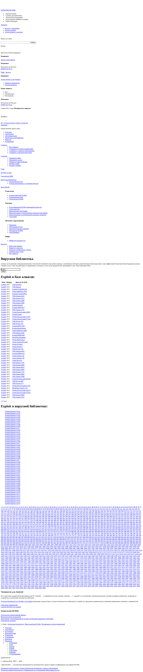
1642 (59, 577)
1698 (130, 578)
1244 (93, 556)
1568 (59, 573)
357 (110, 518)
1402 (130, 563)
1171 (101, 552)
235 (34, 514)
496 (96, 524)
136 (25, 511)
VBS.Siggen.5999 (18, 376)
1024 (116, 545)
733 (87, 533)
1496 (66, 569)
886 (113, 539)
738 (101, 533)
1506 (104, 569)
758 (19, 535)
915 (57, 541)
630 (66, 530)
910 (43, 541)
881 (99, 539)
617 (28, 530)
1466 (93, 567)
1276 (74, 558)
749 (134, 533)
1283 (100, 558)
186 (31, 513)
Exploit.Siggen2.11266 (12, 485)
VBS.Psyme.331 (17, 324)
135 (22, 511)
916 (60, 541)
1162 (68, 552)
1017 (90, 545)
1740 (10, 582)
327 (22, 518)
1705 (17, 580)
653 (134, 530)
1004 (41, 545)
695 (116, 531)
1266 (36, 558)
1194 (46, 554)
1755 (66, 582)
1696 (123, 578)
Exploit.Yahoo (17, 314)
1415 (40, 565)
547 (104, 526)
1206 (91, 554)
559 (140, 526)
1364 (127, 561)
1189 (28, 554)
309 (110, 516)
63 (124, 507)
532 (60, 526)
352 (96, 518)
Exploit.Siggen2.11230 (12, 430)
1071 (13, 548)
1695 (119, 578)
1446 (17, 567)
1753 (59, 582)
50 (96, 507)
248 (72, 514)
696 (119, 531)
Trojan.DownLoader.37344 (21, 319)
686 (90, 531)
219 (128, 513)
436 (60, 522)
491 (81, 524)
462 (137, 522)
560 (2, 528)
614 (19, 530)
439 (69, 522)
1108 (13, 550)
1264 (29, 558)
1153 (35, 552)
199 (69, 513)
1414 (36, 565)
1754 (62, 582)
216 (119, 513)
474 (31, 524)
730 (78, 533)
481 (52, 524)
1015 (82, 545)
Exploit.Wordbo (17, 305)
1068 (2, 548)
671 (46, 531)
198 (66, 513)
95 (50, 509)
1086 (70, 548)
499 (104, 524)
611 (11, 530)
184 (25, 513)
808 (25, 537)
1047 (62, 546)
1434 (111, 565)
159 (93, 511)
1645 (70, 577)
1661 (130, 577)
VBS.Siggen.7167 (18, 363)
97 (54, 509)
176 (2, 513)
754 (8, 535)
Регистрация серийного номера (17, 19)
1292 (134, 558)
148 (60, 511)
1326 (123, 560)
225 (5, 514)
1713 (47, 580)
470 (19, 524)
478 (43, 524)
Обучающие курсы (16, 227)
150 (66, 511)
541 (87, 526)
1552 (138, 571)
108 (84, 509)
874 (78, 539)
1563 (40, 573)
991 (140, 543)
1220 (2, 556)
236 (37, 514)
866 (55, 539)
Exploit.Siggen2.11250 (12, 462)
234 (31, 514)
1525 (36, 571)
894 (137, 539)
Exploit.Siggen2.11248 (12, 456)
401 (99, 520)
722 (54, 533)
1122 (63, 550)
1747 (36, 582)
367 (140, 518)
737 (98, 533)
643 (104, 530)
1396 (108, 563)
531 (58, 526)
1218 (136, 554)
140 (37, 511)
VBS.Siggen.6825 (18, 367)
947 (11, 543)
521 (28, 526)
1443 (6, 567)
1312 (70, 560)
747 (128, 533)
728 (72, 533)
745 (122, 533)
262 (113, 514)
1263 (25, 558)
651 (128, 530)
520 (25, 526)
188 (37, 513)
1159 (57, 552)
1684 (78, 578)
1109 (17, 550)
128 (2, 511)
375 (22, 520)
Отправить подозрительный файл (21, 149)
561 (5, 528)
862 (43, 539)
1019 (97, 545)
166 (113, 511)
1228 (32, 556)
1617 (104, 575)
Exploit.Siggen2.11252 (12, 466)
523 (34, 526)
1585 (123, 573)
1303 (36, 560)
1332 (6, 561)
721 (52, 533)
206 (90, 513)
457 (122, 522)
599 (116, 528)
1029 (135, 545)
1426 (81, 565)
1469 (104, 567)
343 (69, 518)
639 (93, 530)
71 (140, 507)
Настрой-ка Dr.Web (16, 230)
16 (25, 507)
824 (72, 537)
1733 (123, 580)
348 (84, 518)
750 (137, 533)
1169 (94, 552)
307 (104, 516)
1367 (138, 561)
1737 (138, 580)
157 (87, 511)
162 (101, 511)
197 (63, 513)
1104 (137, 548)
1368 (2, 563)
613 (16, 530)
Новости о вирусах (16, 248)
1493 (55, 569)
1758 (78, 582)
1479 (2, 569)
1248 (108, 556)
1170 (97, 552)
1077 (36, 548)
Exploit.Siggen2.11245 (12, 454)
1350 (74, 561)
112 (95, 509)
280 (25, 516)
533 (63, 526)
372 (14, 520)
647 (116, 530)
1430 (96, 565)
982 (113, 543)
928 (96, 541)
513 (5, 526)
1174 (112, 552)
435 (58, 522)
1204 (83, 554)
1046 (59, 546)
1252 (123, 556)
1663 (138, 577)
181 (16, 513)
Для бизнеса (9, 134)
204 (84, 513)
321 (5, 518)
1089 (81, 548)
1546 (115, 571)
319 (139, 516)
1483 (17, 569)
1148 (17, 552)
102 (66, 509)
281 (28, 516)
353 (99, 518)
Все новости (13, 253)
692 (107, 531)
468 (14, 524)
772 (60, 535)
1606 (62, 575)
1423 (70, 565)
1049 (70, 546)
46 (88, 507)
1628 (6, 577)
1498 (74, 569)
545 (99, 526)
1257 (2, 558)
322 (8, 518)
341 (63, 518)
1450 (32, 567)
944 (2, 543)
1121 (60, 550)
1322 (108, 560)
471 (22, 524)
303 (93, 516)
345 (75, 518)
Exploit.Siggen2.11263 (12, 479)
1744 (25, 582)
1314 (77, 560)
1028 (131, 545)
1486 (29, 569)
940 (131, 541)
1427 (85, 565)
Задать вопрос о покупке (14, 32)
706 (8, 533)
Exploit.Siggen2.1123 (12, 428)
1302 (32, 560)
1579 (100, 573)
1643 (62, 577)
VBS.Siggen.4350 (18, 333)
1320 (100, 560)
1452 (40, 567)
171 (128, 511)
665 (28, 531)
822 (66, 537)
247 (69, 514)
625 (52, 530)
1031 (2, 546)
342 (66, 518)
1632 (21, 577)
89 (37, 509)
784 (96, 535)
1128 (85, 550)
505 (122, 524)
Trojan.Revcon (17, 360)
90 (39, 509)
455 (116, 522)
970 (78, 543)
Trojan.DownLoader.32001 (21, 312)
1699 (134, 578)
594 (101, 528)
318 (137, 516)
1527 (44, 571)
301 (87, 516)
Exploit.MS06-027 (18, 307)
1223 (13, 556)
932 (107, 541)
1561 (32, 573)
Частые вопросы (11, 85)
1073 (21, 548)
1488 (36, 569)
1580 (104, 573)
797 (134, 535)
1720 (74, 580)
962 (55, 543)
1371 (13, 563)
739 (104, 533)
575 (46, 528)
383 (46, 520)
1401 (127, 563)
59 (115, 507)
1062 (119, 546)
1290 (127, 558)
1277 (78, 558)
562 (8, 528)
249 (75, 514)
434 (55, 522)
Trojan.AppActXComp (20, 342)
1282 (96, 558)
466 (8, 524)
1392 (93, 563)
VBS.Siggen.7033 (18, 397)
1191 (35, 554)
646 (113, 530)
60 (117, 507)
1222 (10, 556)
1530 (55, 571)
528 (49, 526)
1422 (66, 565)
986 (125, 543)
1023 (112, 545)
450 (101, 522)
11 (15, 507)
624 (49, 530)
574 (43, 528)
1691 (104, 578)
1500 (81, 569)
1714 (51, 580)
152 (72, 511)
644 (107, 530)
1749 (44, 582)
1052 (81, 546)
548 (107, 526)
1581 (108, 573)
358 (113, 518)
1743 (21, 582)
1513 (130, 569)
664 (25, 531)
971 (81, 543)
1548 (123, 571)
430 (43, 522)
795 (128, 535)
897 (5, 541)
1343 (47, 561)
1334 (13, 561)
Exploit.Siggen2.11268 (12, 488)
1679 (59, 578)
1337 (25, 561)
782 (90, 535)
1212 (113, 554)
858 (31, 539)
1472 (115, 567)
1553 (2, 573)
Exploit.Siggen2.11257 (12, 473)
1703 (10, 580)
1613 (89, 575)
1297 (13, 560)
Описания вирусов (16, 182)
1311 (66, 560)
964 (60, 543)
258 (101, 514)
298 (78, 516)
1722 (81, 580)
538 (78, 526)
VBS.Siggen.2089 (18, 301)
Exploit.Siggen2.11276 (12, 503)
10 (13, 507)
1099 (119, 548)
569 (28, 528)
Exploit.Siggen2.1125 (12, 460)
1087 (74, 548)
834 (101, 537)
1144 (2, 552)
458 (125, 522)
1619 (111, 575)
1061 (115, 546)
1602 (47, 575)
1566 (51, 573)
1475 (127, 567)
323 (11, 518)
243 (58, 514)
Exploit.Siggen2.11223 (12, 415)
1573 (78, 573)
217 (122, 513)
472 (25, 524)
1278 (81, 558)
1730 (111, 580)
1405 (2, 565)
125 (133, 509)
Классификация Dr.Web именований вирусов (25, 207)
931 (104, 541)
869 (63, 539)
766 (43, 535)
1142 (136, 550)
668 (37, 531)
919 (69, 541)
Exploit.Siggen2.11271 (12, 494)
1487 (32, 569)
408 (119, 520)
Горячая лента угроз (16, 252)
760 (25, 535)
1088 (78, 548)
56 (109, 507)
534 (66, 526)
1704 (13, 580)
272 (2, 516)
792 (119, 535)
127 (138, 509)
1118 (49, 550)
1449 (29, 567)
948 (14, 543)
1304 (40, 560)
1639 (47, 577)
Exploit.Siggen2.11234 (12, 438)
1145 (6, 552)
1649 (85, 577)
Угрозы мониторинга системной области (24, 183)
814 (43, 537)
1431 (100, 565)
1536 (78, 571)
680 (72, 531)
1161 (64, 552)
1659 (123, 577)
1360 (111, 561)
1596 (25, 575)
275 (11, 516)
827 (81, 537)
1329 (134, 560)
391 (69, 520)
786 (101, 535)
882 (101, 539)
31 (57, 507)
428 (37, 522)
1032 (6, 546)
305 (99, 516)
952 (25, 543)
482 (55, 524)
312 (119, 516)
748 (131, 533)
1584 (119, 573)
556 (131, 526)
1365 (130, 561)
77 (12, 509)
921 (75, 541)
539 (81, 526)
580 (60, 528)
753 (5, 535)
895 (140, 539)
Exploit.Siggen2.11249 (12, 458)
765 (40, 535)
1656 (111, 577)
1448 (25, 567)
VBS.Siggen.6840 (18, 374)
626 (54, 530)
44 (84, 507)
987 (128, 543)
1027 (127, 545)
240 (49, 514)
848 (2, 539)
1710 (36, 580)
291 (58, 516)
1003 (37, 545)
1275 (70, 558)
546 (101, 526)
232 (25, 514)
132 (14, 511)
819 (57, 537)
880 (96, 539)
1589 (138, 573)
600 (119, 528)
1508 (111, 569)
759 (22, 535)
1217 (132, 554)
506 (125, 524)
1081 (51, 548)
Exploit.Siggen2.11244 (12, 453)
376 (25, 520)
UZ (22, 123)
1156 (46, 552)
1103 (134, 548)
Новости (8, 140)
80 (18, 509)
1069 (6, 548)
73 (4, 509)
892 (131, 539)
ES (10, 123)
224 (2, 514)
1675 (44, 578)
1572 (74, 573)
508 (131, 524)
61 (119, 507)
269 (134, 514)
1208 (98, 554)
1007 (52, 545)
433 (52, 522)
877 (87, 539)
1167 (86, 552)
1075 (29, 548)
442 (78, 522)
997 (16, 545)
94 (48, 509)
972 (84, 543)
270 (137, 514)
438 (66, 522)
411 (128, 520)
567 (22, 528)
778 (78, 535)
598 (113, 528)
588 (84, 528)
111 (93, 509)
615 (22, 530)
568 (25, 528)
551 (116, 526)
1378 (40, 563)
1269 (47, 558)
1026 (124, 545)
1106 (6, 550)
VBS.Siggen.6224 (18, 296)
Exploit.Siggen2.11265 (12, 483)
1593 (13, 575)
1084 (62, 548)
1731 (115, 580)
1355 (93, 561)
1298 (17, 560)
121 (121, 509)
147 (58, 511)
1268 (44, 558)
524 (37, 526)
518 (19, 526)
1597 (29, 575)
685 (87, 531)
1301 (29, 560)
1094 (100, 548)
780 (84, 535)
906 (31, 541)
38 (71, 507)
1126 (78, 550)
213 (110, 513)
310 (113, 516)
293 (63, 516)
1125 (74, 550)
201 (75, 513)
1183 (6, 554)
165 (110, 511)
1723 (85, 580)
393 (75, 520)
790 (113, 535)
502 (113, 524)
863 (46, 539)
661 (16, 531)
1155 (42, 552)
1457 (59, 567)
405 (110, 520)
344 (72, 518)
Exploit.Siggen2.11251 (12, 464)
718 (43, 533)
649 (122, 530)
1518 (10, 571)
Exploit (3, 284)
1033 (10, 546)
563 (11, 528)
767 (46, 535)
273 (5, 516)
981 (110, 543)
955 (34, 543)
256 (96, 514)
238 (43, 514)
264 (119, 514)
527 (46, 526)
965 (63, 543)
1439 (130, 565)
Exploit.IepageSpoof (19, 328)
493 (87, 524)
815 (46, 537)
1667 (13, 578)
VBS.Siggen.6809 (18, 365)
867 (58, 539)
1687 (89, 578)
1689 (96, 578)
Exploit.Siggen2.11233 (12, 436)
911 (46, 541)
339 (58, 518)
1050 (74, 546)
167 (116, 511)
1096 (108, 548)
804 (14, 537)
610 (8, 530)
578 (55, 528)
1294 (2, 560)
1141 (133, 550)
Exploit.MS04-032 (18, 353)
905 (28, 541)
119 (115, 509)
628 (60, 530)
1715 (55, 580)
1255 (134, 556)
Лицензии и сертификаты (14, 138)
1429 (93, 565)
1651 (93, 577)
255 (93, 514)
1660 (127, 577)
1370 (10, 563)
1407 (10, 565)
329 (28, 518)
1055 (93, 546)
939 (128, 541)
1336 (21, 561)
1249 (111, 556)
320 (2, 518)
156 (84, 511)
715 (34, 533)
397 (87, 520)
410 (125, 520)
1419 (55, 565)
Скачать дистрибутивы (14, 16)
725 (63, 533)
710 (19, 533)
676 (60, 531)
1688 (93, 578)
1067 (138, 546)
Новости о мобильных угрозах (20, 250)
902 (19, 541)
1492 (51, 569)
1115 (38, 550)
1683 (74, 578)
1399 (119, 563)
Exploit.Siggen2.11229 (12, 426)
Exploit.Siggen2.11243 (12, 451)
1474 (123, 567)
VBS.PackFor (17, 284)
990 (137, 543)
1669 (21, 578)
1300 (25, 560)
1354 (89, 561)
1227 (29, 556)
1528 (47, 571)
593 (99, 528)
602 (125, 528)
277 (16, 516)
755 (11, 535)
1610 (78, 575)
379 (34, 520)
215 (116, 513)
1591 (6, 575)
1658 (119, 577)
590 (90, 528)
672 (49, 531)
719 (46, 533)
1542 (100, 571)
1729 (108, 580)
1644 (66, 577)
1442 (2, 567)
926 (90, 541)
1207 (95, 554)
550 (113, 526)
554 (125, 526)
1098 (115, 548)
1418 (51, 565)
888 (119, 539)
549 (110, 526)
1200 (68, 554)
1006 (48, 545)
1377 (36, 563)
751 (139, 533)
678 (66, 531)
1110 (20, 550)
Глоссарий (13, 217)
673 (52, 531)
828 (84, 537)
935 (116, 541)
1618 (108, 575)
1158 (53, 552)
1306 (47, 560)
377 (28, 520)
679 (69, 531)
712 (25, 533)
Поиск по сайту (6, 39)
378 (31, 520)
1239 (74, 556)
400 (96, 520)
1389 (81, 563)
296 (72, 516)
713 (28, 533)
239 (46, 514)
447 (93, 522)
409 (122, 520)
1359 (108, 561)
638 (90, 530)
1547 (119, 571)
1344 (51, 561)
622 (43, 530)
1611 (81, 575)
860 (37, 539)
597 (110, 528)
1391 (89, 563)
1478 (138, 567)
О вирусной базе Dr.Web (18, 195)
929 (98, 541)
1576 (89, 573)
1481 (10, 569)
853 (16, 539)
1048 (66, 546)
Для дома (8, 132)
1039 (32, 546)
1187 (20, 554)
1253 (127, 556)
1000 (26, 545)
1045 (55, 546)
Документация (11, 14)
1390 (85, 563)
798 (137, 535)
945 (5, 543)
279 (22, 516)
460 (131, 522)
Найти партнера (11, 21)
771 (58, 535)
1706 (21, 580)
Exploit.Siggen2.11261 (12, 475)
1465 (89, 567)
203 (81, 513)
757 (16, 535)
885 (110, 539)
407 (116, 520)
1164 (75, 552)
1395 (104, 563)
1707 (25, 580)
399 (93, 520)
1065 (130, 546)
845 (134, 537)
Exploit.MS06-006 (18, 335)
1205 (87, 554)
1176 (119, 552)
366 (137, 518)
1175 (116, 552)
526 (43, 526)
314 (125, 516)
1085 (66, 548)
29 (52, 507)
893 (134, 539)
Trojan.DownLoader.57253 (21, 386)
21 (36, 507)
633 (75, 530)
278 (19, 516)
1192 (39, 554)
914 (54, 541)
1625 (134, 575)
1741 (13, 582)
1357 (100, 561)
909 (40, 541)
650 (125, 530)
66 (130, 507)
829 (87, 537)
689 (99, 531)
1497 (70, 569)
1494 (59, 569)
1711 (40, 580)
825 (75, 537)
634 (78, 530)
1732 (119, 580)
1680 (62, 578)
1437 (123, 565)
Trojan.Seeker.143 (18, 356)
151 (69, 511)
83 (25, 509)
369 (5, 520)
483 (58, 524)
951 (22, 543)
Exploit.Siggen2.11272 (12, 496)
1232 (47, 556)
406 (113, 520)
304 (96, 516)
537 (75, 526)
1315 (81, 560)
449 (99, 522)
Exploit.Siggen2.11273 (12, 498)
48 (92, 507)
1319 (96, 560)
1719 (70, 580)
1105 (2, 550)
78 (14, 509)
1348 (66, 561)
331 (34, 518)
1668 (17, 578)
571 (34, 528)
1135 (111, 550)
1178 (127, 552)
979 (104, 543)
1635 (32, 577)
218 (125, 513)
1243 (89, 556)
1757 (74, 582)
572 (37, 528)
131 (11, 511)
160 (96, 511)
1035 (17, 546)
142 (43, 511)
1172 (105, 552)
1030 (139, 545)
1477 (134, 567)
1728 (104, 580)
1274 (66, 558)
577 (52, 528)
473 (28, 524)
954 (31, 543)
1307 (51, 560)
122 (124, 509)
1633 (25, 577)
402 (101, 520)
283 (34, 516)
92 (43, 509)
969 (75, 543)
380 (37, 520)
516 (14, 526)
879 (93, 539)
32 (59, 507)
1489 (40, 569)
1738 (2, 582)
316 (131, 516)
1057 (100, 546)
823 (69, 537)
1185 (13, 554)
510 (137, 524)
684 (84, 531)
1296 (10, 560)
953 (28, 543)
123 (127, 509)
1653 (100, 577)
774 (66, 535)
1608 (70, 575)
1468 (100, 567)
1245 (96, 556)
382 (43, 520)
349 (87, 518)
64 (126, 507)
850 (8, 539)
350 (90, 518)
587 (81, 528)
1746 (32, 582)
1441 (138, 565)
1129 (89, 550)
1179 (130, 552)
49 (94, 507)
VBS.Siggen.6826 (18, 395)
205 (87, 513)
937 (122, 541)
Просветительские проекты (19, 229)
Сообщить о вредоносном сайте (20, 153)
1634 (29, 577)
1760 (85, 582)
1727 (100, 580)
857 (28, 539)
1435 (115, 565)
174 (137, 511)
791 (116, 535)
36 (67, 507)
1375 (29, 563)
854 (19, 539)
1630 (13, 577)
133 (16, 511)
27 (48, 507)
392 (72, 520)
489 (75, 524)
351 (93, 518)
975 (93, 543)
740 (107, 533)
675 (58, 531)
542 (90, 526)
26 (46, 507)
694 (113, 531)
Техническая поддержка (14, 17)
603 (128, 528)
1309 (59, 560)
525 (40, 526)
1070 (10, 548)
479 (46, 524)
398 (90, 520)
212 (107, 513)
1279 (85, 558)
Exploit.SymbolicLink (19, 289)
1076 (32, 548)
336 (49, 518)
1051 (78, 546)
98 (56, 509)
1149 (20, 552)
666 (31, 531)
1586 (127, 573)
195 (58, 513)
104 (72, 509)
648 (119, 530)
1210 (106, 554)
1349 (70, 561)
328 (25, 518)
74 (6, 509)
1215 (125, 554)
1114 (34, 550)
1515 (138, 569)
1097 (111, 548)
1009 (60, 545)
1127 (82, 550)
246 (66, 514)
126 (136, 509)
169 (122, 511)
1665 (6, 578)
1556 (13, 573)
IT (15, 123)
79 (16, 509)
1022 (108, 545)
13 (19, 507)
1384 (62, 563)
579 (58, 528)
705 (5, 533)
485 (63, 524)
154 (78, 511)
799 (140, 535)
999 (22, 545)
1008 (56, 545)
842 (125, 537)
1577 (93, 573)
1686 (85, 578)
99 (58, 509)
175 (140, 511)
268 (131, 514)
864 (49, 539)
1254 (130, 556)
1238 (70, 556)
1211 (109, 554)
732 (84, 533)
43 (82, 507)
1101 (126, 548)
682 (78, 531)
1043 (47, 546)
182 (19, 513)
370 (8, 520)
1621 (119, 575)
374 (19, 520)
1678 (55, 578)
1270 (51, 558)
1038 (29, 546)
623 (46, 530)
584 (72, 528)
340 (60, 518)
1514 (134, 569)
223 (139, 513)
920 (72, 541)
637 (87, 530)
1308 (55, 560)
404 (107, 520)
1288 (119, 558)
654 (137, 530)
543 (93, 526)
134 (19, 511)
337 (52, 518)
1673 (36, 578)
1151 (28, 552)
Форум (8, 72)
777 (75, 535)
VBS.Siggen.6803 (18, 370)
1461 (74, 567)
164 (107, 511)
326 (19, 518)
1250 (115, 556)
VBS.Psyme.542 (17, 349)
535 (69, 526)
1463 (81, 567)
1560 (29, 573)
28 (50, 507)
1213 (117, 554)
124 (130, 509)
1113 (31, 550)
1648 (81, 577)
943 (139, 541)
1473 (119, 567)
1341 (40, 561)
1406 (6, 565)
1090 (85, 548)
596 (107, 528)
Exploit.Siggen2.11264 (12, 481)
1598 (32, 575)
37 (69, 507)
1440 (134, 565)
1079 (44, 548)
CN (5, 123)
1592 (10, 575)
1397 (111, 563)
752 (2, 535)
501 (110, 524)
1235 (59, 556)
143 (46, 511)
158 (90, 511)
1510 (119, 569)
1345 (55, 561)
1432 (104, 565)
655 (139, 530)
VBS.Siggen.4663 (18, 351)
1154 (39, 552)
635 (81, 530)
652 (131, 530)
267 (128, 514)
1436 (119, 565)
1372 (17, 563)
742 (113, 533)
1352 (81, 561)
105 (75, 509)
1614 (93, 575)
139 (34, 511)
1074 (25, 548)
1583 (115, 573)
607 (140, 528)
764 (37, 535)
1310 (62, 560)
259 (104, 514)
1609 (74, 575)
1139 (126, 550)
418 (8, 522)
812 (37, 537)
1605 (59, 575)
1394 (100, 563)
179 (11, 513)
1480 (6, 569)
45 (86, 507)
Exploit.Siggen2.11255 (12, 471)
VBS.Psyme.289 (17, 381)
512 (2, 526)
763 (34, 535)
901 (16, 541)
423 (22, 522)
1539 (89, 571)
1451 (36, 567)
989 (134, 543)
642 (101, 530)
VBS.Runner (16, 287)
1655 (108, 577)
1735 (130, 580)
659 (11, 531)
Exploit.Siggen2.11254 (12, 470)
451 (104, 522)
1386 (70, 563)
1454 (47, 567)
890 (125, 539)
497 (99, 524)
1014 (78, 545)
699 (128, 531)
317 (134, 516)
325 (16, 518)
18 (29, 507)
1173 (108, 552)
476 (37, 524)
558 (137, 526)
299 (81, 516)
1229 (36, 556)
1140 (129, 550)
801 (5, 537)
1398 (115, 563)
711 (22, 533)
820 (60, 537)
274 (8, 516)
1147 (13, 552)
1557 (17, 573)
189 (40, 513)
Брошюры (12, 225)
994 (8, 545)
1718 (66, 580)
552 (119, 526)
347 (81, 518)
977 (99, 543)
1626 (138, 575)
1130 (93, 550)
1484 (21, 569)
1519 (13, 571)
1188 (24, 554)
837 (110, 537)
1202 (76, 554)
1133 (104, 550)
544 (96, 526)
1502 (89, 569)
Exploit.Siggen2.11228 (12, 424)
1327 (126, 560)
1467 (96, 567)
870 (66, 539)
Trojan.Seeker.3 (17, 347)
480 (49, 524)
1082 (55, 548)
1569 (62, 573)
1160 (61, 552)
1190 (31, 554)
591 (93, 528)
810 (31, 537)
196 (60, 513)
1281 (93, 558)
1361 (115, 561)
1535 (74, 571)
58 (113, 507)
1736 (134, 580)
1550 (130, 571)
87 (33, 509)
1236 (62, 556)
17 (27, 507)
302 (90, 516)
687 (93, 531)
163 (104, 511)
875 (81, 539)
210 (101, 513)
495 (93, 524)
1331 (2, 561)
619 (34, 530)
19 (32, 507)
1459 (66, 567)
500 (107, 524)
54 (105, 507)
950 (19, 543)
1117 (45, 550)
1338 (29, 561)
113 (98, 509)
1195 (50, 554)
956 (37, 543)
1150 (24, 552)
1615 (96, 575)
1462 (78, 567)
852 (14, 539)
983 (116, 543)
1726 (96, 580)
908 (37, 541)
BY (24, 123)
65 (128, 507)
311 (116, 516)
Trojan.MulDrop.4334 (19, 291)
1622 (123, 575)
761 (28, 535)
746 (125, 533)
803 (11, 537)
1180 (134, 552)
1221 (6, 556)
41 (78, 507)
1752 (55, 582)
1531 (59, 571)
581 (63, 528)
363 (128, 518)
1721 (77, 580)
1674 (40, 578)
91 (41, 509)
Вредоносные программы (18, 211)
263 (116, 514)
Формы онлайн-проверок (18, 162)
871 (69, 539)
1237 (66, 556)
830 (90, 537)
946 (8, 543)
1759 (81, 582)
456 (119, 522)
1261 (17, 558)
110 (90, 509)
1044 (51, 546)
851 (11, 539)
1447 (21, 567)
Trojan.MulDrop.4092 (19, 330)
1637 (40, 577)
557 (134, 526)
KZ (19, 123)
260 (107, 514)
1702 (6, 580)
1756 (70, 582)
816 (49, 537)
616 (25, 530)
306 (101, 516)
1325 (119, 560)
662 (19, 531)
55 (107, 507)
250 (78, 514)
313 (122, 516)
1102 (130, 548)
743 (116, 533)
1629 (10, 577)
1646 (74, 577)
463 (140, 522)
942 (137, 541)
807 (22, 537)
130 (8, 511)
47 (90, 507)
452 (107, 522)
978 (101, 543)
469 (16, 524)
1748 (40, 582)
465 (5, 524)
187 (34, 513)
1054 (89, 546)
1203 (79, 554)
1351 (78, 561)
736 (96, 533)
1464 (85, 567)
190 (43, 513)
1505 (100, 569)
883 (104, 539)
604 (131, 528)
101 (63, 509)
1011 (67, 545)
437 (63, 522)
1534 (70, 571)
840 (119, 537)
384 (49, 520)
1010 (63, 545)
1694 (115, 578)
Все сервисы (13, 147)
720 (49, 533)
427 (34, 522)
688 (96, 531)
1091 (89, 548)
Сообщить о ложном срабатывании (21, 151)
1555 (10, 573)
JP (17, 123)
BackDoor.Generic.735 (20, 388)
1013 (75, 545)
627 (57, 530)
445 (87, 522)
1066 (134, 546)
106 (78, 509)
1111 (24, 550)
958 (43, 543)
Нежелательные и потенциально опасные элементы (27, 215)
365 (134, 518)
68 (134, 507)
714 (31, 533)
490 (78, 524)
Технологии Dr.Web (16, 199)
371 (11, 520)
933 (110, 541)
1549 (127, 571)
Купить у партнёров (12, 28)
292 (60, 516)
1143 (140, 550)
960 (49, 543)
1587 (130, 573)
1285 (108, 558)
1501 (85, 569)
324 (14, 518)
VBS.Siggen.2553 (18, 298)
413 (134, 520)
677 (63, 531)
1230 (40, 556)
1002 (33, 545)
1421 (62, 565)
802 (8, 537)
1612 (85, 575)
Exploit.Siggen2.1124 (12, 443)
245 (63, 514)
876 (84, 539)
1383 (59, 563)
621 (40, 530)
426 (31, 522)
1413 (32, 565)
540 (84, 526)
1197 (57, 554)
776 (72, 535)
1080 (47, 548)
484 (60, 524)
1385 (66, 563)
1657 (115, 577)
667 (34, 531)
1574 (81, 573)
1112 (27, 550)
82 (22, 509)
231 (22, 514)
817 (52, 537)
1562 (36, 573)
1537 (81, 571)
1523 (29, 571)
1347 (62, 561)
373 (16, 520)
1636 (36, 577)
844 (131, 537)
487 (69, 524)
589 (87, 528)
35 (65, 507)
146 (55, 511)
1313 (74, 560)
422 (19, 522)
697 (122, 531)
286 (43, 516)
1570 (66, 573)
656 (2, 531)
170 (125, 511)
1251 (119, 556)
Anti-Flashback (14, 232)
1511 (123, 569)
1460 (70, 567)
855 (22, 539)
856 (25, 539)
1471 (111, 567)
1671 (29, 578)
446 (90, 522)
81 (20, 509)
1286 (111, 558)
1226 (25, 556)
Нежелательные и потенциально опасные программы (28, 213)
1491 (47, 569)
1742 (17, 582)
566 (19, 528)
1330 (138, 560)
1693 (111, 578)
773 (63, 535)
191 (46, 513)
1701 (2, 580)
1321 (104, 560)
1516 (2, 571)
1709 (32, 580)
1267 (40, 558)
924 (84, 541)
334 (43, 518)
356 (107, 518)
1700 (138, 578)
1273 (62, 558)
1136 (115, 550)
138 (31, 511)
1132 (100, 550)
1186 (17, 554)
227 (11, 514)
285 (40, 516)
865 (52, 539)
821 (63, 537)
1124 (71, 550)
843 (128, 537)
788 (107, 535)
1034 (13, 546)
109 (87, 509)
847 (139, 537)
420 (14, 522)
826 (78, 537)
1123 (67, 550)
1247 (104, 556)
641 (98, 530)
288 (49, 516)
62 (122, 507)
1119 (52, 550)
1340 (36, 561)
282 (31, 516)
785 (99, 535)
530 (55, 526)
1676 (47, 578)
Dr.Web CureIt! (14, 164)
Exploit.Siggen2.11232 (12, 434)
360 (119, 518)
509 (134, 524)
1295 (6, 560)
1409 (17, 565)
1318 (93, 560)
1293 (138, 558)
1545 (111, 571)
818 (54, 537)
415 (139, 520)
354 (101, 518)
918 (66, 541)
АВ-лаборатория (11, 136)
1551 (134, 571)
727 (69, 533)
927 (93, 541)
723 (57, 533)
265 (122, 514)
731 (81, 533)
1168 (90, 552)
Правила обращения (12, 83)
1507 (108, 569)
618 (31, 530)
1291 (130, 558)
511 (140, 524)
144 (49, 511)
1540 (93, 571)
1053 (85, 546)
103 (69, 509)
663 (22, 531)
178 (8, 513)
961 (52, 543)
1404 (138, 563)
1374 (25, 563)
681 (75, 531)
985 (122, 543)
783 (93, 535)
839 (116, 537)
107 (81, 509)
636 (84, 530)
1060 (111, 546)
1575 (85, 573)
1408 (13, 565)
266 (125, 514)
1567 (55, 573)
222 (137, 513)
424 (25, 522)
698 (125, 531)
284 (37, 516)
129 (5, 511)
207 (93, 513)
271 (140, 514)
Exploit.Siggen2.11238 (12, 441)
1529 (51, 571)
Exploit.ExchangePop (19, 294)
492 (84, 524)
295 (69, 516)
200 (72, 513)
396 (84, 520)
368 (2, 520)
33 (61, 507)
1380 (47, 563)
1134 (107, 550)
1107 (9, 550)
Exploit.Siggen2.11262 (12, 477)
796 (131, 535)
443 (81, 522)
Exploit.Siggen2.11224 (12, 417)
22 (38, 507)
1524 (32, 571)
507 (128, 524)
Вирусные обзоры (15, 246)
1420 (59, 565)
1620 (115, 575)
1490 (44, 569)
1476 (130, 567)
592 (96, 528)
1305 (44, 560)
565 (16, 528)
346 (78, 518)
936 (119, 541)
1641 (55, 577)
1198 (61, 554)
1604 (55, 575)
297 (75, 516)
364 (131, 518)
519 (22, 526)
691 (104, 531)
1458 (62, 567)
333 (40, 518)
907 (34, 541)
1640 (51, 577)
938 (125, 541)
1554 (6, 573)
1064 (127, 546)
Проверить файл (15, 158)
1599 (36, 575)
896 (2, 541)
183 (22, 513)
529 (52, 526)
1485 (25, 569)
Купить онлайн (10, 30)
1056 (96, 546)
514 (8, 526)
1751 (51, 582)
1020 (101, 545)
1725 (93, 580)
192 (49, 513)
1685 (81, 578)
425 (28, 522)
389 (63, 520)
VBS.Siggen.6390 (18, 303)
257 (99, 514)
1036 (21, 546)
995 (11, 545)
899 (11, 541)
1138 (122, 550)
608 (2, 530)
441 (75, 522)
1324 (115, 560)
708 (14, 533)
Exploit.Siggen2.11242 (12, 449)
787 (104, 535)
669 (40, 531)
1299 (21, 560)
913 (52, 541)
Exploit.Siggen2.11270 (12, 492)
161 (99, 511)
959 (46, 543)
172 (131, 511)
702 (137, 531)
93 (45, 509)
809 (28, 537)
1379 (44, 563)
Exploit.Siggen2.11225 (12, 419)
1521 (21, 571)
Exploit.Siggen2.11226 (12, 421)
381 (40, 520)
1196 (53, 554)
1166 (83, 552)
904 (25, 541)
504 (119, 524)
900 (14, 541)
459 (128, 522)
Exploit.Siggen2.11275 (12, 502)
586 (78, 528)
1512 (126, 569)
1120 (56, 550)
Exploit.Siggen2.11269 (12, 490)
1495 (62, 569)
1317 (89, 560)
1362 (119, 561)
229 (16, 514)
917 (63, 541)
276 (14, 516)
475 (34, 524)
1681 (66, 578)
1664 (2, 578)
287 (46, 516)
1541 (96, 571)
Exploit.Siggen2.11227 (12, 423)
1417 (47, 565)
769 (52, 535)
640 (96, 530)
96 (52, 509)
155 (81, 511)
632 (72, 530)
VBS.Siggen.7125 (18, 372)
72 (2, 509)
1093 (96, 548)
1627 (2, 577)
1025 (120, 545)
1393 (96, 563)
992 (2, 545)
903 (22, 541)
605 (134, 528)
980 (107, 543)
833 (98, 537)
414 (137, 520)
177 (5, 513)
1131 (96, 550)
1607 (66, 575)
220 (131, 513)
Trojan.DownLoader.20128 (21, 379)
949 (16, 543)
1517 (6, 571)
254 (90, 514)
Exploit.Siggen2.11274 (12, 500)
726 (66, 533)
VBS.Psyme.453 (17, 321)
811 (34, 537)
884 (107, 539)
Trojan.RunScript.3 (18, 340)
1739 (6, 582)
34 (63, 507)
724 (60, 533)
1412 (28, 565)
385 (52, 520)
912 (49, 541)
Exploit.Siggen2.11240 (12, 445)
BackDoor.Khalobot (19, 337)
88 (35, 509)
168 (119, 511)
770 (55, 535)
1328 (130, 560)
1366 (134, 561)
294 (66, 516)
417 (5, 522)
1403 (134, 563)
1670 (25, 578)
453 (110, 522)
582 (66, 528)
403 (104, 520)
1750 (47, 582)
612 (13, 530)
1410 (21, 565)
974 (90, 543)
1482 (13, 569)
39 (73, 507)
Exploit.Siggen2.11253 (12, 468)
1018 (93, 545)
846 (137, 537)
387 (58, 520)
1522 (25, 571)
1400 (123, 563)
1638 (44, 577)
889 (122, 539)
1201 (72, 554)
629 (63, 530)
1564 (44, 573)
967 (69, 543)
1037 (25, 546)
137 (28, 511)
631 (69, 530)
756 (14, 535)
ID (27, 123)
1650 (89, 577)
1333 (10, 561)
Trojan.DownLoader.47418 (21, 393)
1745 (29, 582)
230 (19, 514)
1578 (96, 573)
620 (37, 530)
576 (49, 528)
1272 (59, 558)
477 (40, 524)
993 (5, 545)
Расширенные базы (16, 197)
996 (14, 545)
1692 (108, 578)
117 (109, 509)
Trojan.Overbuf (17, 344)
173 (134, 511)
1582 (111, 573)
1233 (51, 556)
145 (52, 511)
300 (84, 516)
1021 (105, 545)
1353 (85, 561)
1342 (44, 561)
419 (11, 522)
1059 (108, 546)
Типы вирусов (14, 209)
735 (93, 533)
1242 (85, 556)
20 (34, 507)
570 (31, 528)
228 (14, 514)
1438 (126, 565)
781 (87, 535)
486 (66, 524)
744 (119, 533)
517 (16, 526)
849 (5, 539)
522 (31, 526)
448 (96, 522)
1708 (29, 580)
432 (49, 522)
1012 (71, 545)
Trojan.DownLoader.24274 (21, 390)
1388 (78, 563)
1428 (89, 565)
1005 (44, 545)
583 (69, 528)
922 (78, 541)
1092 (93, 548)
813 (40, 537)
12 (17, 507)
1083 (59, 548)
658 (8, 531)
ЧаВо (3, 72)
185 (28, 513)
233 (28, 514)
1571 (70, 573)
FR (13, 123)
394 (78, 520)
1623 (126, 575)
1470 (108, 567)
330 (31, 518)
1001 (29, 545)
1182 (2, 554)
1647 (78, 577)
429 (40, 522)
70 (138, 507)
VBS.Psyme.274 (17, 383)
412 (131, 520)
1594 (17, 575)
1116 (42, 550)
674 (55, 531)
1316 (85, 560)
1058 (104, 546)
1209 (102, 554)
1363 (123, 561)
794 (125, 535)
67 (132, 507)
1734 (126, 580)
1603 (51, 575)
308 (107, 516)
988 (131, 543)
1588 (134, 573)
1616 (100, 575)
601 (122, 528)
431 (46, 522)
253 (87, 514)
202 (78, 513)
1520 (17, 571)
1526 (40, 571)
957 (40, 543)
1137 (118, 550)
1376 (32, 563)
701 (134, 531)
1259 (10, 558)
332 (37, 518)
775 (69, 535)
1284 (104, 558)
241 (52, 514)
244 (60, 514)
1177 (123, 552)
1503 (93, 569)
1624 (130, 575)
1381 (51, 563)
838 (113, 537)
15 (23, 507)
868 (60, 539)
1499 (78, 569)
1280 (89, 558)
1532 (62, 571)
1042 (44, 546)
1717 (62, 580)
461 (134, 522)
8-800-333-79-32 (6, 69)
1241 (81, 556)
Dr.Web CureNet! (15, 165)
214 (113, 513)
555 (128, 526)
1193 (42, 554)
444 (84, 522)
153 (75, 511)
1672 (32, 578)
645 (110, 530)
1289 (123, 558)
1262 (21, 558)
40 (76, 507)
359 (116, 518)
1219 (140, 554)
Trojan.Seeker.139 (18, 358)
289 (52, 516)
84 (27, 509)
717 (40, 533)
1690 (100, 578)
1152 (31, 552)
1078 (40, 548)
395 (81, 520)
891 (128, 539)
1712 (44, 580)
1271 (55, 558)
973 (87, 543)
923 (81, 541)
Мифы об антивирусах (17, 240)
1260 (13, 558)
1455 (51, 567)
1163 (72, 552)
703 (140, 531)
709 (16, 533)
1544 (108, 571)
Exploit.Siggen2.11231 (12, 432)
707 (11, 533)
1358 (104, 561)
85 (29, 509)
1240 (78, 556)
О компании (9, 141)
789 (110, 535)
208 (96, 513)
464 (2, 524)
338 (55, 518)
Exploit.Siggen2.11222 (12, 413)
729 (75, 533)
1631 (17, 577)
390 (66, 520)
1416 (44, 565)
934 (113, 541)
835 (104, 537)
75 (8, 509)
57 (111, 507)
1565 (47, 573)
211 (104, 513)
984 (119, 543)
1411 (25, 565)
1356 (96, 561)
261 (110, 514)
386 (55, 520)
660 (14, 531)
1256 (138, 556)
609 (5, 530)
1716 (59, 580)
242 (55, 514)
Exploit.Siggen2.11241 (12, 447)
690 (101, 531)
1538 (85, 571)
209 (99, 513)
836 (107, 537)
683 (81, 531)
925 (87, 541)
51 (99, 507)
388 (60, 520)
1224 (17, 556)
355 (104, 518)
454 (113, 522)
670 (43, 531)
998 (19, 545)
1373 (21, 563)
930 (101, 541)
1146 (9, 552)
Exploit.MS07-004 (18, 326)
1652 (96, 577)
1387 (74, 563)
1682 (70, 578)
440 (72, 522)
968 (72, 543)
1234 (55, 556)
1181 (138, 552)
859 (34, 539)
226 (8, 514)
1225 (21, 556)
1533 (66, 571)
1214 (121, 554)
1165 (79, 552)
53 (103, 507)
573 (40, 528)
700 (131, 531)
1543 (104, 571)
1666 (10, 578)
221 (134, 513)
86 (31, 509)
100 (60, 509)
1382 (55, 563)
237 (40, 514)
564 (14, 528)
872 (72, 539)
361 (122, 518)
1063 (123, 546)
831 (93, 537)
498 (101, 524)
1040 (36, 546)
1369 (6, 563)
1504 (96, 569)
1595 (21, 575)
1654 (104, 577)
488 (72, 524)
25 (44, 507)
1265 (32, 558)
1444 (10, 567)
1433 (108, 565)
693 (110, 531)
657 (5, 531)
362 (125, 518)
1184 (9, 554)
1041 (40, 546)
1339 (32, 561)
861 (40, 539)
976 (96, 543)
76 (10, 509)
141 (40, 511)
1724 (89, 580)
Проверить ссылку (16, 160)
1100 (123, 548)
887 (116, 539)
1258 (6, 558)
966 (66, 543)
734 (90, 533)
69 (136, 507)
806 (19, 537)
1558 (21, 573)
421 (16, 522)
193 (52, 513)
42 (80, 507)
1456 (55, 567)
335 (46, 518)
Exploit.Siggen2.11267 (12, 486)
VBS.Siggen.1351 (18, 310)
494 (90, 524)
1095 (104, 548)
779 (81, 535)
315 (128, 516)
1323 (111, 560)
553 (122, 526)
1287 (115, 558)
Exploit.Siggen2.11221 (12, 411)
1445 (13, 567)
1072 (17, 548)
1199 (64, 554)
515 (11, 526)
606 (137, 528)
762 (31, 535)
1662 (134, 577)
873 (75, 539)
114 (101, 509)
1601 (44, 575)
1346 (59, 561)
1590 (2, 575)
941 (134, 541)
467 (11, 524)
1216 (128, 554)
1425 (77, 565)
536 (72, 526)
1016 (86, 545)
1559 (25, 573)
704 (2, 533)
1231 (44, 556)
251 (81, 514)
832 (96, 537)
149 (63, 511)
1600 (40, 575)
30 (55, 507)
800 (2, 537)
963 (58, 543)
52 (101, 507)
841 (122, 537)
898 (8, 541)
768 (49, 535)
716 (37, 533)
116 (107, 509)
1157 (50, 552)
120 (118, 509)
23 (40, 507)
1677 (51, 578)
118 (112, 509)
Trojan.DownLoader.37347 (21, 317)
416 (2, 522)
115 (104, 509)
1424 (74, 565)
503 (116, 524)
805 (16, 537)
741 (110, 533)
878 (90, 539)
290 (55, 516)
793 (122, 535)
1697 (127, 578)
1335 (17, 561)
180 (14, 513)
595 (104, 528)
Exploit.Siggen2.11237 (12, 439)
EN (7, 123)
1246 (100, 556)
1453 (44, 567)
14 (21, 507)
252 (84, 514)
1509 (115, 569)
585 (75, 528)
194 (55, 513)
